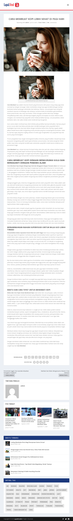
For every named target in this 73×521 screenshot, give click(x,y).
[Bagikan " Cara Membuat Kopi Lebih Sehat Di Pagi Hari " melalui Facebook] (25, 357)
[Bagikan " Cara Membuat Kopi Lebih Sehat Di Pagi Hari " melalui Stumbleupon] (50, 357)
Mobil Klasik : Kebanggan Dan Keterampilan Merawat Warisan (59, 423)
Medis (24, 498)
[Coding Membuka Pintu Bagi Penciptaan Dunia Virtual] (7, 443)
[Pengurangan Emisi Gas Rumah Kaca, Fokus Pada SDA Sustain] (7, 451)
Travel (8, 510)
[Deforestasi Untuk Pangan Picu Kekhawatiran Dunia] (7, 458)
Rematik (58, 502)
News (43, 22)
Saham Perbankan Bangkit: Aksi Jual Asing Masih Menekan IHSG (43, 422)
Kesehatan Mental (48, 494)
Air (7, 486)
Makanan (9, 498)
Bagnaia (13, 486)
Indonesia (32, 490)
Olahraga (9, 502)
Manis (17, 498)
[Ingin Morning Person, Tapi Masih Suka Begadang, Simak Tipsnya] (7, 465)
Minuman (31, 498)
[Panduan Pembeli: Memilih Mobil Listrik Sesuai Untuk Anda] (28, 412)
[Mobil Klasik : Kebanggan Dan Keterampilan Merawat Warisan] (60, 413)
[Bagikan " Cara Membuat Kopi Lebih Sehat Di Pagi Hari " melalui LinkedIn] (43, 357)
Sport (32, 506)
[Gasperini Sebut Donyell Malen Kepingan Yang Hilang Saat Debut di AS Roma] (12, 412)
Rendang (9, 506)
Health (18, 490)
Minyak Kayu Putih (43, 498)
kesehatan (35, 494)
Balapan (22, 486)
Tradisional (59, 506)
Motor (54, 498)
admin (27, 22)
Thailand (49, 506)
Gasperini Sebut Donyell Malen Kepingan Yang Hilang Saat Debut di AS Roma (12, 422)
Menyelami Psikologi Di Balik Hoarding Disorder (25, 471)
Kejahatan (10, 494)
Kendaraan (25, 494)
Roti (16, 506)
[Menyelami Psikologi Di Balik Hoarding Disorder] (7, 472)
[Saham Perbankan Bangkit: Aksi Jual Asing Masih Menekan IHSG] (44, 412)
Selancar (24, 506)
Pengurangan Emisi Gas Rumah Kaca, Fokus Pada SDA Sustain (30, 449)
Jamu (45, 490)
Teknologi (39, 506)
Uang (31, 510)
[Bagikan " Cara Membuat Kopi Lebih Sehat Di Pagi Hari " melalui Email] (54, 357)
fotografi (9, 490)
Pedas (27, 502)
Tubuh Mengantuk (20, 510)
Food (39, 22)
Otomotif (19, 502)
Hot (19, 451)
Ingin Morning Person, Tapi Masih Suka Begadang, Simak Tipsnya (31, 464)
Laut (58, 494)
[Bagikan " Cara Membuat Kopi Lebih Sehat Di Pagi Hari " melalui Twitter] (29, 357)
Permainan (43, 502)
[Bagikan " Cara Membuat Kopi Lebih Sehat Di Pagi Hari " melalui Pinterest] (40, 357)
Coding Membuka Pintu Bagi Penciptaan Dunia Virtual (28, 442)
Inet (19, 444)
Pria (51, 502)
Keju (17, 494)
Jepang (51, 490)
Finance (49, 486)
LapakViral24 (18, 519)
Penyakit (34, 502)
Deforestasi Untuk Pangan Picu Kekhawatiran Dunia (27, 457)
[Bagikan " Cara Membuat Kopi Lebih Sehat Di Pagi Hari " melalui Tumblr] (36, 357)
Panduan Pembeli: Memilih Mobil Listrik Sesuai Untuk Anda (28, 419)
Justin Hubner (61, 490)
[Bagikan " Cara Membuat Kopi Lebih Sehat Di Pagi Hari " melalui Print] (57, 357)
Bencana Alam (32, 486)
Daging (41, 486)
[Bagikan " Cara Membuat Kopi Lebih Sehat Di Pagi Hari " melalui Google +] (32, 357)
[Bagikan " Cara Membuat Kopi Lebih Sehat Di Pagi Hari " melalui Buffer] (47, 357)
